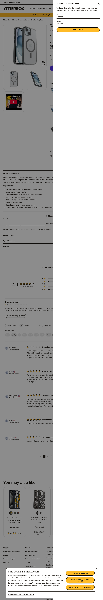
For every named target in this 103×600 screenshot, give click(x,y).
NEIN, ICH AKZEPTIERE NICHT (80, 580)
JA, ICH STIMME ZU (80, 573)
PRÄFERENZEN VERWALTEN (80, 587)
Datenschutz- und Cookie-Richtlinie (21, 594)
